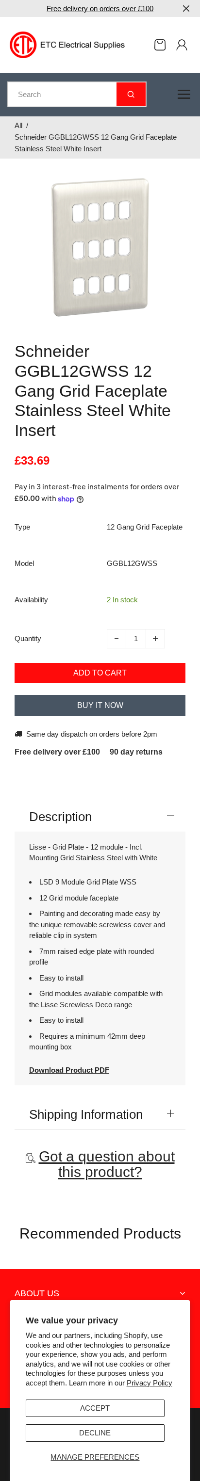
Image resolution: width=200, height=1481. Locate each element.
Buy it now (100, 705)
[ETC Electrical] (67, 44)
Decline (95, 1433)
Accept (95, 1408)
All (18, 125)
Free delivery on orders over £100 (100, 8)
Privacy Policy (149, 1383)
